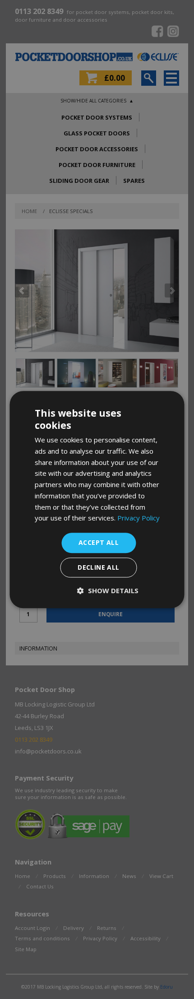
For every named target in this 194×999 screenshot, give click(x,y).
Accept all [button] (99, 542)
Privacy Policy (138, 518)
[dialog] (97, 499)
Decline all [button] (98, 567)
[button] (108, 590)
